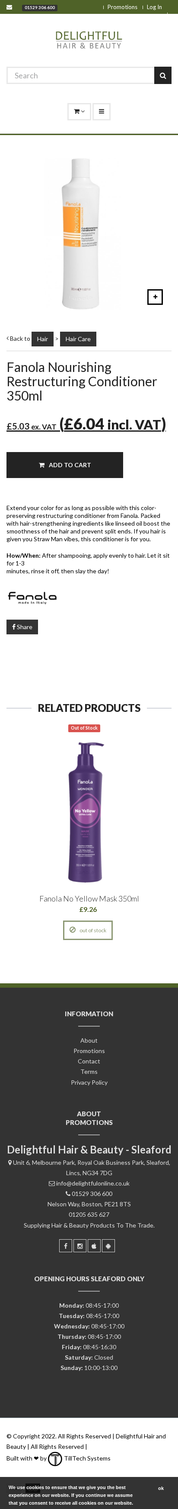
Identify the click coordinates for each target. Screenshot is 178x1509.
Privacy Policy (89, 1082)
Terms (89, 1071)
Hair (42, 339)
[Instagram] (79, 1245)
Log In (154, 6)
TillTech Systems (87, 1458)
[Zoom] (155, 297)
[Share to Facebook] (49, 930)
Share (24, 626)
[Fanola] (89, 597)
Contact (89, 1061)
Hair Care (78, 339)
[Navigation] (101, 111)
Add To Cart (69, 465)
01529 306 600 (40, 7)
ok (161, 1488)
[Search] (163, 75)
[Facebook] (65, 1245)
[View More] (127, 930)
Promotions (122, 6)
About (89, 1040)
